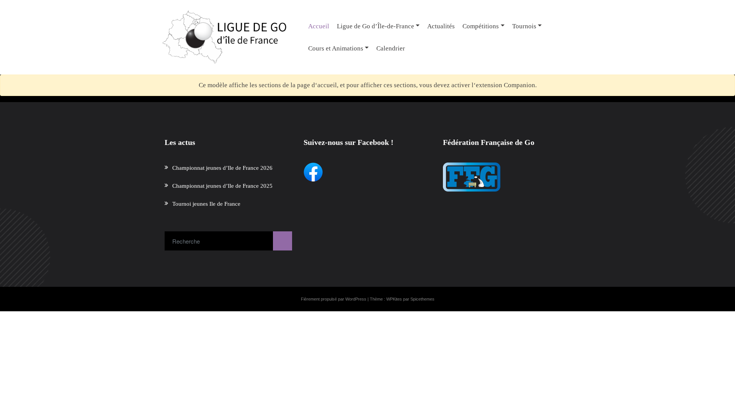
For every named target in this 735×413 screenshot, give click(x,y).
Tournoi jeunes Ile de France (206, 204)
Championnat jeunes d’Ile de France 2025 (222, 186)
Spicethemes (422, 299)
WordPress (355, 299)
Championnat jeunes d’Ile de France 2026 (222, 168)
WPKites (394, 299)
